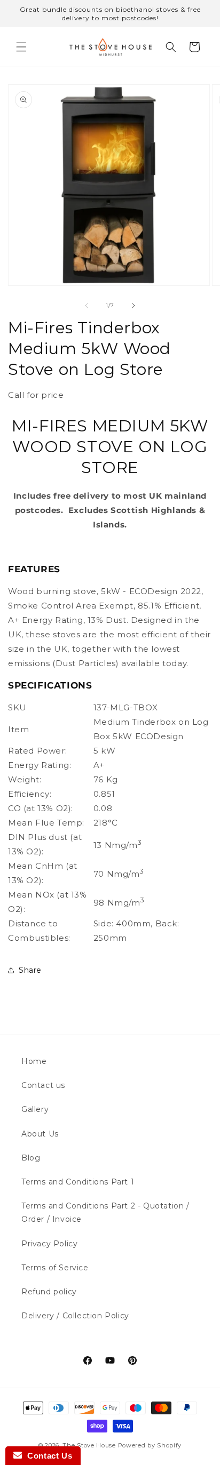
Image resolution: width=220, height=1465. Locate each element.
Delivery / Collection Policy (75, 1315)
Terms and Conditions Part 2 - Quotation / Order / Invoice (105, 1212)
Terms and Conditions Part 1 (77, 1182)
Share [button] (30, 970)
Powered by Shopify (150, 1445)
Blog (30, 1158)
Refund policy (49, 1291)
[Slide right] (133, 305)
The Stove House (89, 1445)
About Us (40, 1134)
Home (33, 1061)
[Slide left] (86, 305)
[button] (21, 47)
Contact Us (47, 1455)
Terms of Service (55, 1267)
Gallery (35, 1109)
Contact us (43, 1085)
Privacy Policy (49, 1243)
